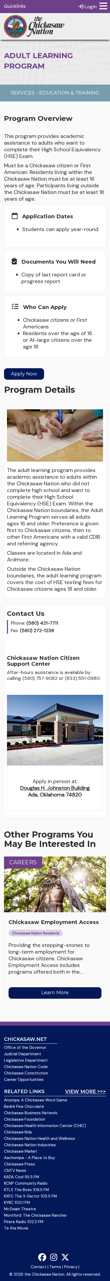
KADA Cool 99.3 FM (21, 1177)
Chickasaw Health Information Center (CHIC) (45, 1125)
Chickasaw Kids (18, 1132)
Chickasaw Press (19, 1164)
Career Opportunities (24, 1079)
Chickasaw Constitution (26, 1073)
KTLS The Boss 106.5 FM (26, 1189)
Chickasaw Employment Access (54, 922)
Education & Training (69, 93)
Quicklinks (15, 6)
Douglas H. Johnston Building (55, 787)
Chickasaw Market (20, 1151)
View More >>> (85, 1091)
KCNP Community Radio (26, 1183)
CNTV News (15, 1170)
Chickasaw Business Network (30, 1113)
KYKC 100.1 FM (17, 1202)
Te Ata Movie (16, 1228)
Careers (23, 862)
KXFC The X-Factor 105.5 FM (30, 1196)
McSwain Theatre (20, 1209)
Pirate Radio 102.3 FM (23, 1221)
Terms (55, 1267)
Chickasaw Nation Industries (30, 1145)
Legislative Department (26, 1060)
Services (23, 93)
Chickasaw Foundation (24, 1119)
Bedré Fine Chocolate (24, 1106)
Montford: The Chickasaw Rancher (35, 1215)
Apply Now (24, 374)
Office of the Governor (25, 1047)
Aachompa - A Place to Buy (29, 1157)
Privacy (70, 1267)
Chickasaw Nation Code (26, 1066)
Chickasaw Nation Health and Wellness (39, 1138)
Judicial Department (22, 1054)
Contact (38, 1267)
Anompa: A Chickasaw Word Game (35, 1100)
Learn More (55, 993)
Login (90, 6)
